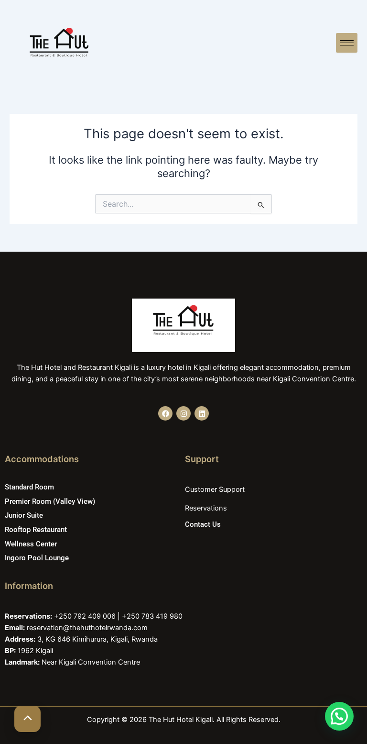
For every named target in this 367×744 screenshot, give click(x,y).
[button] (339, 716)
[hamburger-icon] (346, 43)
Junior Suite (24, 515)
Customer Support (215, 489)
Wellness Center (31, 544)
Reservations (206, 508)
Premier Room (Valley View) (50, 501)
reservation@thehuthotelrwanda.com (87, 627)
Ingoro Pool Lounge (37, 558)
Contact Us (203, 524)
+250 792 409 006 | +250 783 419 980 (118, 616)
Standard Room (29, 487)
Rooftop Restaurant (36, 529)
